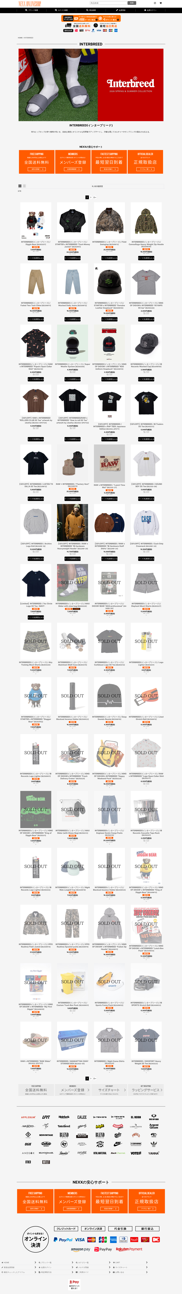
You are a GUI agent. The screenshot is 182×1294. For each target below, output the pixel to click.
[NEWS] (155, 3)
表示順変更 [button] (98, 186)
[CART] (160, 3)
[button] (91, 10)
